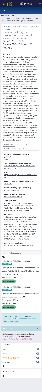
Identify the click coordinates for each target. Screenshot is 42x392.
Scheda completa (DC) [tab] (12, 149)
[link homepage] (7, 3)
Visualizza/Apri (8, 281)
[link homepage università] (26, 3)
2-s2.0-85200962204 (11, 190)
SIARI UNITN (11, 16)
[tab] (24, 149)
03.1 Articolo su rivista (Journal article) (18, 21)
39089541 (8, 184)
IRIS (2, 16)
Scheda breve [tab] (9, 145)
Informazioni (9, 328)
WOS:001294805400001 (13, 197)
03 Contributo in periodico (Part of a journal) (20, 18)
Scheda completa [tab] (23, 145)
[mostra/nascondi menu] (40, 4)
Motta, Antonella (20, 44)
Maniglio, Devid (10, 41)
